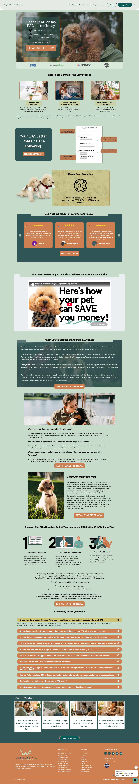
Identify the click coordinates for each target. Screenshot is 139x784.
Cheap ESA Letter (63, 765)
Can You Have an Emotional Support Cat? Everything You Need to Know (111, 723)
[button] (76, 5)
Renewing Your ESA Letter (83, 717)
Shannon (41, 243)
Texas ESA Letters (63, 757)
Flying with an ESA (86, 765)
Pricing (83, 763)
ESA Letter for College (64, 771)
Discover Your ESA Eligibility (33, 104)
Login (112, 5)
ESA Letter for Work (63, 767)
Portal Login (84, 753)
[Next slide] (119, 235)
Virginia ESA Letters (63, 763)
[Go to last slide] (20, 235)
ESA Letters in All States (64, 753)
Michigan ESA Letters (64, 761)
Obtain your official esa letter (105, 104)
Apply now (125, 5)
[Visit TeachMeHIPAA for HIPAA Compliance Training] (114, 765)
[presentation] (28, 708)
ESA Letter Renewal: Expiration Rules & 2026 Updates (83, 723)
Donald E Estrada (72, 243)
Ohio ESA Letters (62, 759)
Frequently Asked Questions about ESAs (111, 717)
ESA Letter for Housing (64, 769)
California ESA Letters (64, 755)
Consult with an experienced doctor (69, 104)
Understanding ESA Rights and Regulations (27, 717)
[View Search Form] (134, 4)
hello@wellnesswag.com (110, 761)
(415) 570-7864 (108, 759)
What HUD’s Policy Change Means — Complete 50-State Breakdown (55, 723)
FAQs (82, 757)
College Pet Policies (86, 767)
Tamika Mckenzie (104, 243)
